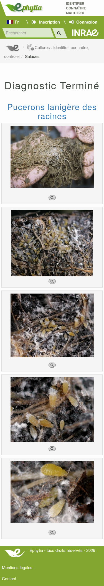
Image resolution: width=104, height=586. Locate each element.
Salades (32, 56)
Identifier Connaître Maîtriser (76, 8)
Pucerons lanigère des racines (52, 111)
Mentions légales (17, 567)
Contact (9, 578)
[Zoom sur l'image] (52, 197)
